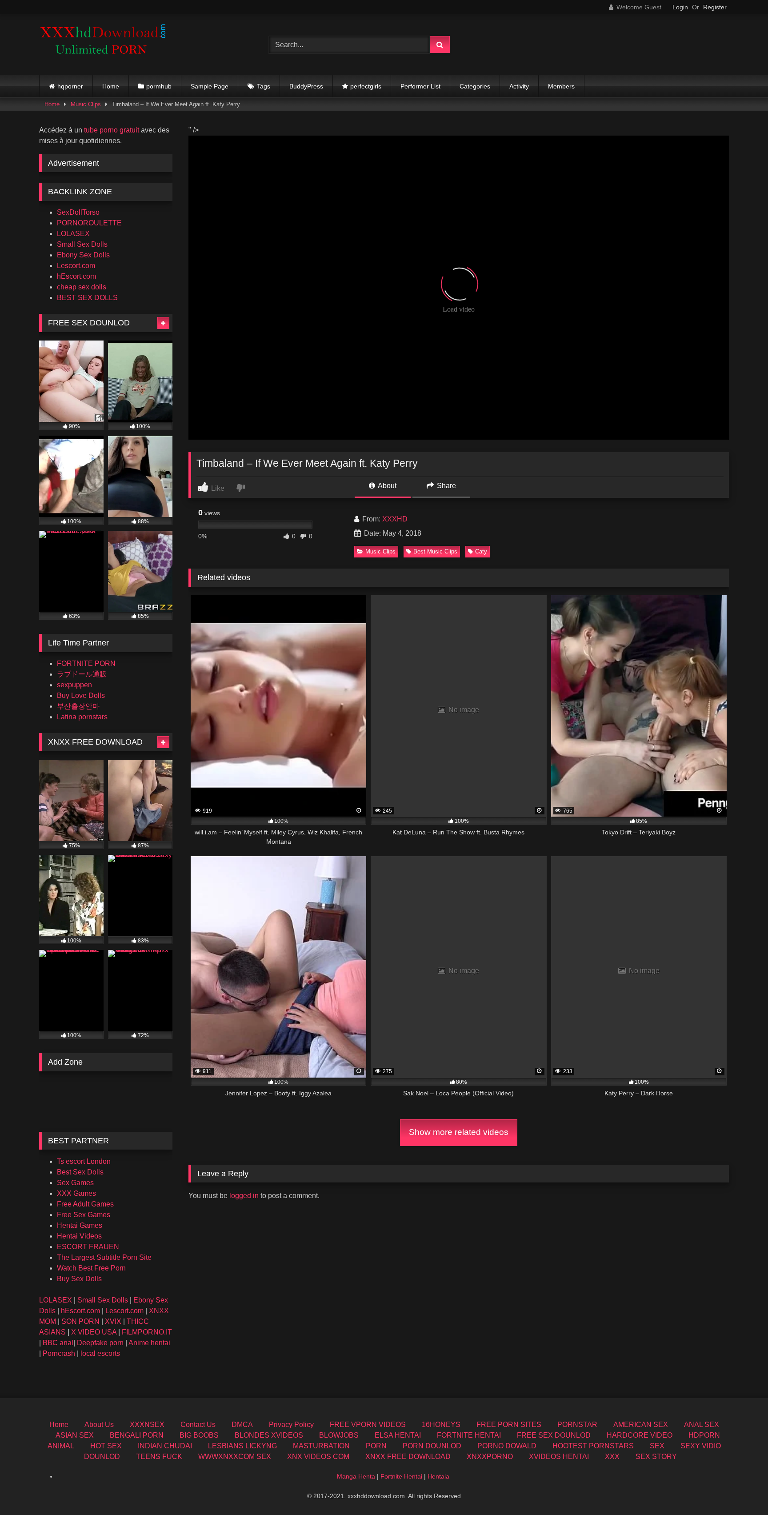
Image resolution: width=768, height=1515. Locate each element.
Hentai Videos (79, 1236)
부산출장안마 (78, 706)
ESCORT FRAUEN (88, 1246)
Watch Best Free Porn (91, 1268)
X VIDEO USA (93, 1332)
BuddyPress (306, 86)
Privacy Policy (291, 1424)
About (386, 485)
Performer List (420, 86)
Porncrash (59, 1353)
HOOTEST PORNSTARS (593, 1446)
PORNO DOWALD (506, 1446)
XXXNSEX (147, 1424)
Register (715, 7)
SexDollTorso (78, 212)
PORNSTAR (577, 1424)
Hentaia (438, 1476)
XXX (612, 1456)
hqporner (70, 86)
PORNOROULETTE (89, 223)
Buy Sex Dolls (79, 1279)
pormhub (159, 86)
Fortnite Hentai (401, 1476)
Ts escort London (84, 1161)
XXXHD (395, 519)
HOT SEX (106, 1446)
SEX (657, 1446)
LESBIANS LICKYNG (242, 1446)
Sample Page (209, 86)
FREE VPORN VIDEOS (368, 1424)
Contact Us (198, 1424)
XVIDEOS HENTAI (559, 1456)
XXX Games (76, 1193)
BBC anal (58, 1343)
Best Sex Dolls (80, 1172)
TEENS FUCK (159, 1456)
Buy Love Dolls (81, 695)
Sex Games (75, 1182)
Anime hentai (149, 1343)
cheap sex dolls (81, 287)
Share (445, 485)
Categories (475, 86)
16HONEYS (441, 1424)
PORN (376, 1446)
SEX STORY (656, 1456)
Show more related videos (458, 1132)
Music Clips (86, 104)
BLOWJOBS (339, 1435)
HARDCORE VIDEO (639, 1435)
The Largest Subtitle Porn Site (104, 1257)
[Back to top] (740, 1488)
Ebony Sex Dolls (83, 255)
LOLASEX (73, 233)
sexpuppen (74, 685)
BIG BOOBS (199, 1435)
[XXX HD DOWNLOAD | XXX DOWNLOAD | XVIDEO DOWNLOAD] (105, 44)
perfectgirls (365, 86)
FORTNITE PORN (86, 663)
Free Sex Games (83, 1214)
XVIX (113, 1321)
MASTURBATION (321, 1446)
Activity (519, 86)
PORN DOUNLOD (432, 1446)
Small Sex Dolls (82, 244)
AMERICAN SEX (640, 1424)
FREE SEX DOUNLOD (554, 1435)
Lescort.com (76, 265)
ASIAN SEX (75, 1435)
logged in (244, 1195)
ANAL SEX (701, 1424)
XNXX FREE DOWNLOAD (408, 1456)
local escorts (100, 1353)
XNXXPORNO (490, 1456)
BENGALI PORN (137, 1435)
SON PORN (80, 1321)
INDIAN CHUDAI (165, 1446)
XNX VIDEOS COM (318, 1456)
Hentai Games (79, 1225)
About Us (99, 1424)
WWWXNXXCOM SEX (234, 1456)
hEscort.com (76, 276)
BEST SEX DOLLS (87, 297)
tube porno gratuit (111, 130)
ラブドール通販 (82, 674)
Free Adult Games (85, 1204)
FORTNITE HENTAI (469, 1435)
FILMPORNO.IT (147, 1332)
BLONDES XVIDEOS (269, 1435)
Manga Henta (356, 1476)
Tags (263, 86)
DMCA (242, 1424)
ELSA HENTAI (398, 1435)
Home (110, 86)
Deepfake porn (100, 1343)
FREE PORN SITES (508, 1424)
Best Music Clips (435, 551)
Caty (481, 551)
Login (680, 7)
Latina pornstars (82, 717)
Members (561, 86)
